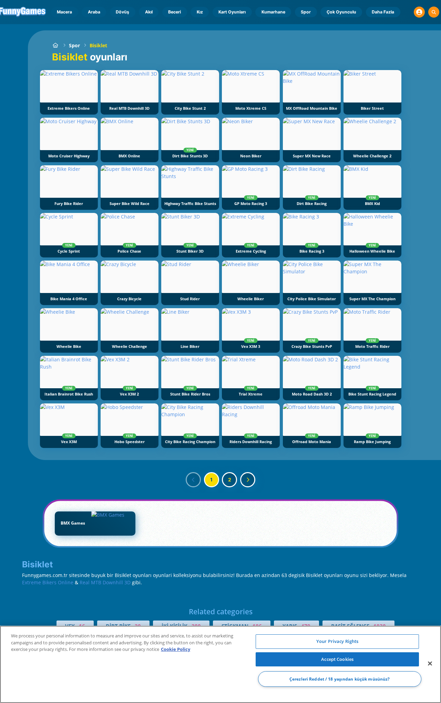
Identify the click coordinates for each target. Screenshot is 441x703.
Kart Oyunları (232, 11)
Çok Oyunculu (341, 11)
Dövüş (122, 11)
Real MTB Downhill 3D (105, 582)
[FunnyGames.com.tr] (55, 45)
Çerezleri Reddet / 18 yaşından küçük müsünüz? (339, 679)
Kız (200, 11)
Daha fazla (383, 11)
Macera (64, 11)
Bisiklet (98, 45)
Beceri (174, 11)
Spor (306, 11)
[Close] (430, 663)
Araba (94, 11)
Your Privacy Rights (337, 641)
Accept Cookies (337, 659)
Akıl (149, 11)
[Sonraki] (247, 479)
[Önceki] (193, 479)
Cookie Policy (175, 649)
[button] (419, 12)
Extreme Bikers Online (47, 582)
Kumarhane (273, 11)
